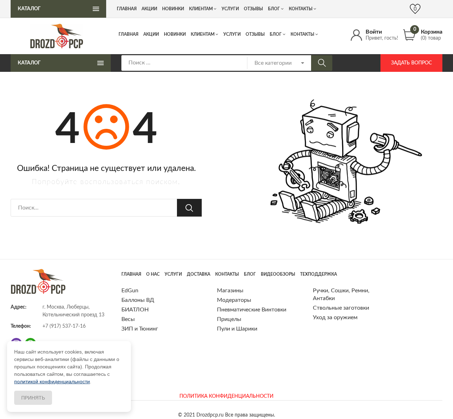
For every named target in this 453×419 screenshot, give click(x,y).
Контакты (302, 34)
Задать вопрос (411, 63)
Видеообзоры (278, 274)
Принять (33, 398)
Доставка (198, 274)
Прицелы (229, 319)
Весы (128, 319)
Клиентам (202, 34)
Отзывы (255, 34)
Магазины (230, 290)
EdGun (129, 290)
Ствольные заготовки (341, 308)
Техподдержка (318, 274)
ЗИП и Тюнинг (139, 329)
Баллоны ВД (137, 300)
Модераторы (234, 300)
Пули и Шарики (237, 329)
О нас (153, 274)
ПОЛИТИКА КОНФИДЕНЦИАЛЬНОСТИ (226, 396)
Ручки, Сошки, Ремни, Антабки (341, 294)
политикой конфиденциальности (52, 381)
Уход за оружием (335, 317)
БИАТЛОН (135, 309)
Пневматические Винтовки (251, 309)
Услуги (232, 34)
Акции (151, 34)
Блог (276, 34)
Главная (128, 34)
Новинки (175, 34)
